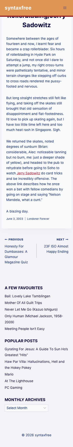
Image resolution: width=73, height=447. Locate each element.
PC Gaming (13, 388)
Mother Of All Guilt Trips (23, 303)
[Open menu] (64, 8)
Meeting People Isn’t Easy (25, 329)
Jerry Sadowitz (28, 173)
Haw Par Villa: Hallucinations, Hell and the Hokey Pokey (35, 365)
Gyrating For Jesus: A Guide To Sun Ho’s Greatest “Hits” (36, 352)
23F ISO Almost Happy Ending (56, 246)
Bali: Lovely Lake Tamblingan (27, 296)
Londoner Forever (38, 218)
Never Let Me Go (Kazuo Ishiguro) (31, 309)
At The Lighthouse (19, 381)
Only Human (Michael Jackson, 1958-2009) (34, 319)
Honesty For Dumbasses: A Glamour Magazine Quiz (16, 251)
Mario (9, 374)
